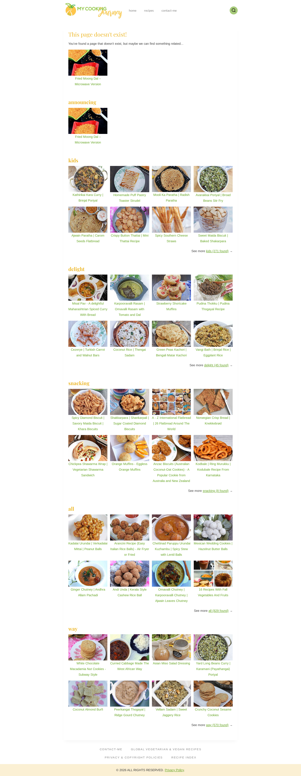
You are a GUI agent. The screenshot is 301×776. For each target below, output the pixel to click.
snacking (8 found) (216, 490)
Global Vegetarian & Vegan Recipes (166, 749)
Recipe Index (183, 757)
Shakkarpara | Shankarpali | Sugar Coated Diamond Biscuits (129, 423)
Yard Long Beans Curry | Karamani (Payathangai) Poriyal (213, 669)
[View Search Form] (234, 10)
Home (132, 10)
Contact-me (169, 10)
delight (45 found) (216, 365)
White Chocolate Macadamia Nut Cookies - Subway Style (88, 669)
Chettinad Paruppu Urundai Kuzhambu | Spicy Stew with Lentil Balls (171, 549)
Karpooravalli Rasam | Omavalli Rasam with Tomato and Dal (129, 309)
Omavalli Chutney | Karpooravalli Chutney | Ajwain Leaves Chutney (171, 595)
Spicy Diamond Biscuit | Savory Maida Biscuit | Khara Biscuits (88, 423)
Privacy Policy (174, 770)
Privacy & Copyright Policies (134, 757)
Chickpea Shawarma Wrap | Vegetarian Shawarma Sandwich (88, 469)
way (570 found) (217, 725)
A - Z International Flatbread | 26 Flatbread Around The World (171, 423)
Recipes (149, 10)
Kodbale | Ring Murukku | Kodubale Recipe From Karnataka (213, 469)
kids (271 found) (217, 251)
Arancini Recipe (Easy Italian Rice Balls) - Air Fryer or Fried (129, 549)
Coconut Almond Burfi (88, 709)
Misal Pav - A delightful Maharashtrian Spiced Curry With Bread (87, 309)
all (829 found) (219, 610)
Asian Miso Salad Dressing (171, 663)
